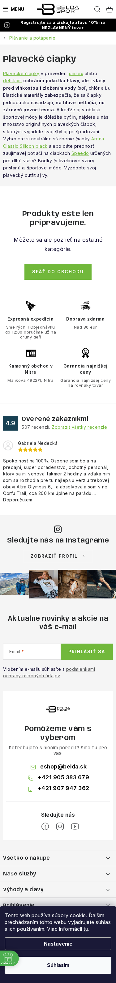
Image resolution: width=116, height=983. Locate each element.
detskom (12, 80)
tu (86, 929)
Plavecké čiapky (21, 73)
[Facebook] (45, 826)
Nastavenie (58, 944)
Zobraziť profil (54, 556)
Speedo (80, 153)
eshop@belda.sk (63, 766)
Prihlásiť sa (86, 651)
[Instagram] (60, 826)
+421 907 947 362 (63, 788)
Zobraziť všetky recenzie (79, 427)
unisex (76, 73)
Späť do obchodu (58, 271)
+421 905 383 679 (63, 777)
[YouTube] (75, 826)
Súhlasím (58, 965)
